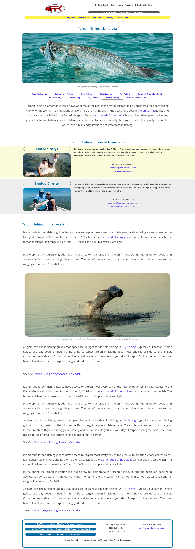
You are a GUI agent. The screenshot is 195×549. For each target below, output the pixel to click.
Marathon (97, 17)
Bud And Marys (47, 149)
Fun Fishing (125, 94)
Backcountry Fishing (64, 94)
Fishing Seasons (138, 12)
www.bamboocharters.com (122, 206)
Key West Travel (84, 529)
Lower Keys (84, 17)
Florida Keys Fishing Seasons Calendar (57, 374)
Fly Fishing (93, 97)
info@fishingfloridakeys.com (152, 528)
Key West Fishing (38, 529)
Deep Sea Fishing (39, 94)
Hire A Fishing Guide (136, 97)
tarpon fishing (146, 110)
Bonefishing (75, 97)
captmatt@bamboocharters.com (122, 203)
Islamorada (123, 17)
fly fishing (130, 347)
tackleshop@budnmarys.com (122, 167)
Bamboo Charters (47, 183)
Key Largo (110, 17)
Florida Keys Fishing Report (66, 529)
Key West (71, 17)
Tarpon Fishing (112, 97)
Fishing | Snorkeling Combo (151, 94)
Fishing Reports (124, 12)
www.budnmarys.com (123, 171)
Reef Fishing (86, 94)
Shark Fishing (55, 97)
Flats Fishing (106, 94)
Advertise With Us (109, 12)
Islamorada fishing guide (109, 115)
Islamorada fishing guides (116, 237)
